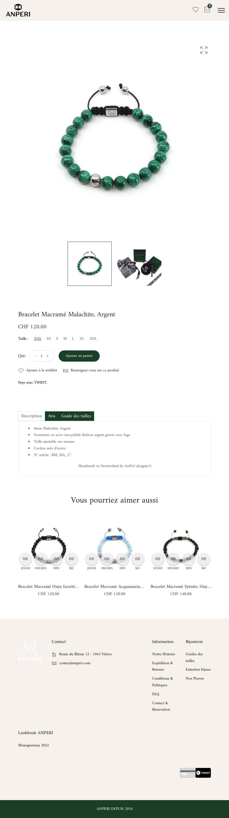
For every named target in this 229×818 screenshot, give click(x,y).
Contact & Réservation (161, 706)
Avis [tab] (51, 416)
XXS (37, 339)
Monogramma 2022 (33, 745)
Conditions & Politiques (162, 682)
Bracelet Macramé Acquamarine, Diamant (121, 587)
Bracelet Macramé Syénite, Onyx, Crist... (187, 587)
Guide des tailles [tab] (76, 416)
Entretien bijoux (198, 669)
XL (82, 339)
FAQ (155, 694)
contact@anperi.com (74, 663)
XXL (93, 339)
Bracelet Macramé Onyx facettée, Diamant (56, 587)
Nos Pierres (195, 678)
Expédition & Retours (162, 666)
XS (48, 339)
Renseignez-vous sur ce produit (94, 370)
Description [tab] (31, 416)
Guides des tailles (194, 657)
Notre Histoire (163, 654)
